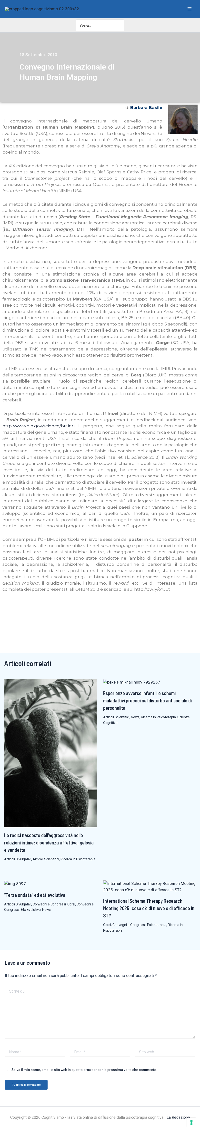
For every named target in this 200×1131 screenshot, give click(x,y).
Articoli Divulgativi (17, 859)
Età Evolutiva (31, 910)
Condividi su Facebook (7, 607)
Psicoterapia (156, 925)
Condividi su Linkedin (20, 607)
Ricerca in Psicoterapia (77, 859)
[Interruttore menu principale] (189, 8)
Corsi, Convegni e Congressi (124, 925)
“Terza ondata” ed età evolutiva (34, 895)
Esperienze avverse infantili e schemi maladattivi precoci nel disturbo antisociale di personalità (147, 700)
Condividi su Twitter (33, 607)
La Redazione (178, 1117)
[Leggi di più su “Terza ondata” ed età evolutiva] (15, 883)
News (135, 717)
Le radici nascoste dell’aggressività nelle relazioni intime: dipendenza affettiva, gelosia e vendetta (49, 842)
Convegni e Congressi (49, 904)
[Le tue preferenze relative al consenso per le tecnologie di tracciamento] (191, 1122)
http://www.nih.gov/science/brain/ (37, 425)
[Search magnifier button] (118, 25)
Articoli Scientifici (46, 859)
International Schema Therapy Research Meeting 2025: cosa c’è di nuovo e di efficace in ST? (148, 908)
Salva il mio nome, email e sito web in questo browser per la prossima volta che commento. (84, 1070)
